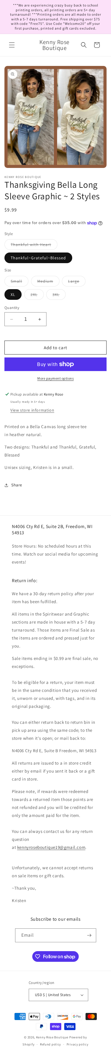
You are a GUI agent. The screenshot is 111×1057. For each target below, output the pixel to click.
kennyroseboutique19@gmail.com (51, 847)
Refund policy (50, 1044)
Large (77, 282)
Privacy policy (78, 1044)
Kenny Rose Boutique (52, 1037)
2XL (37, 296)
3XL (59, 296)
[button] (11, 44)
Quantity (11, 307)
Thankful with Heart (34, 246)
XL (13, 294)
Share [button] (16, 485)
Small (19, 282)
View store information (32, 410)
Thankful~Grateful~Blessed (38, 257)
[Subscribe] (89, 935)
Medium (48, 282)
